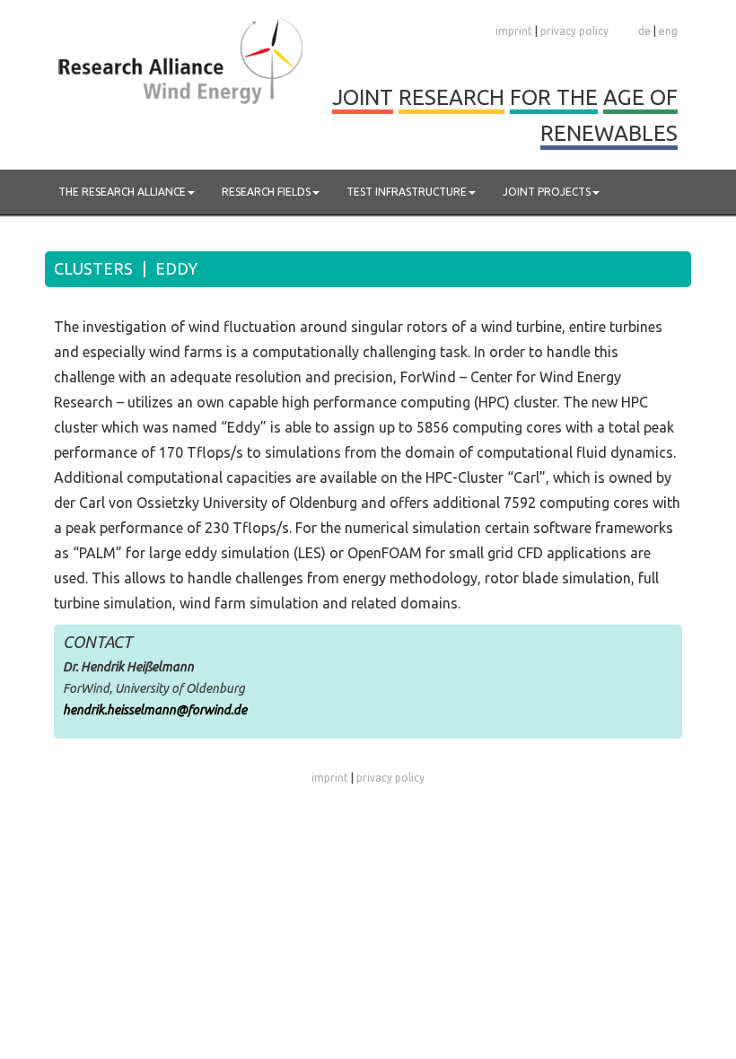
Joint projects (547, 191)
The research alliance (122, 191)
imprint (513, 31)
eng (668, 31)
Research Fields (266, 191)
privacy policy (574, 31)
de (644, 31)
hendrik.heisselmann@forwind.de (155, 710)
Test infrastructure (406, 191)
